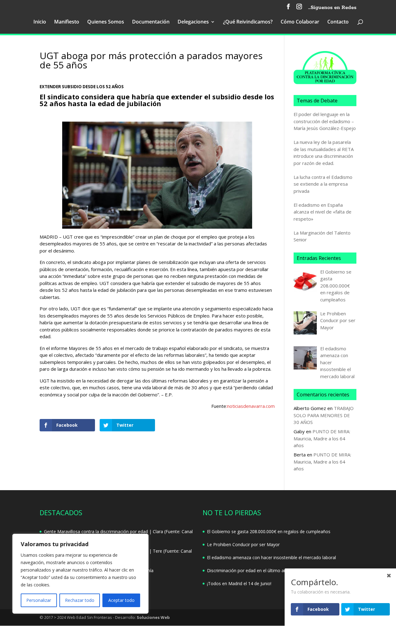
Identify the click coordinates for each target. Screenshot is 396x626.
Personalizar (38, 600)
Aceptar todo (121, 600)
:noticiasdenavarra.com (250, 406)
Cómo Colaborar (300, 22)
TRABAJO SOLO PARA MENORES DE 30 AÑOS (324, 415)
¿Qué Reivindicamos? (248, 22)
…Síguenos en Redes (332, 8)
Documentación (151, 22)
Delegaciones (193, 22)
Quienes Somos (105, 22)
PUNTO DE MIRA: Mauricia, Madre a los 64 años (322, 438)
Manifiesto (66, 22)
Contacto (338, 22)
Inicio (39, 22)
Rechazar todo (79, 600)
